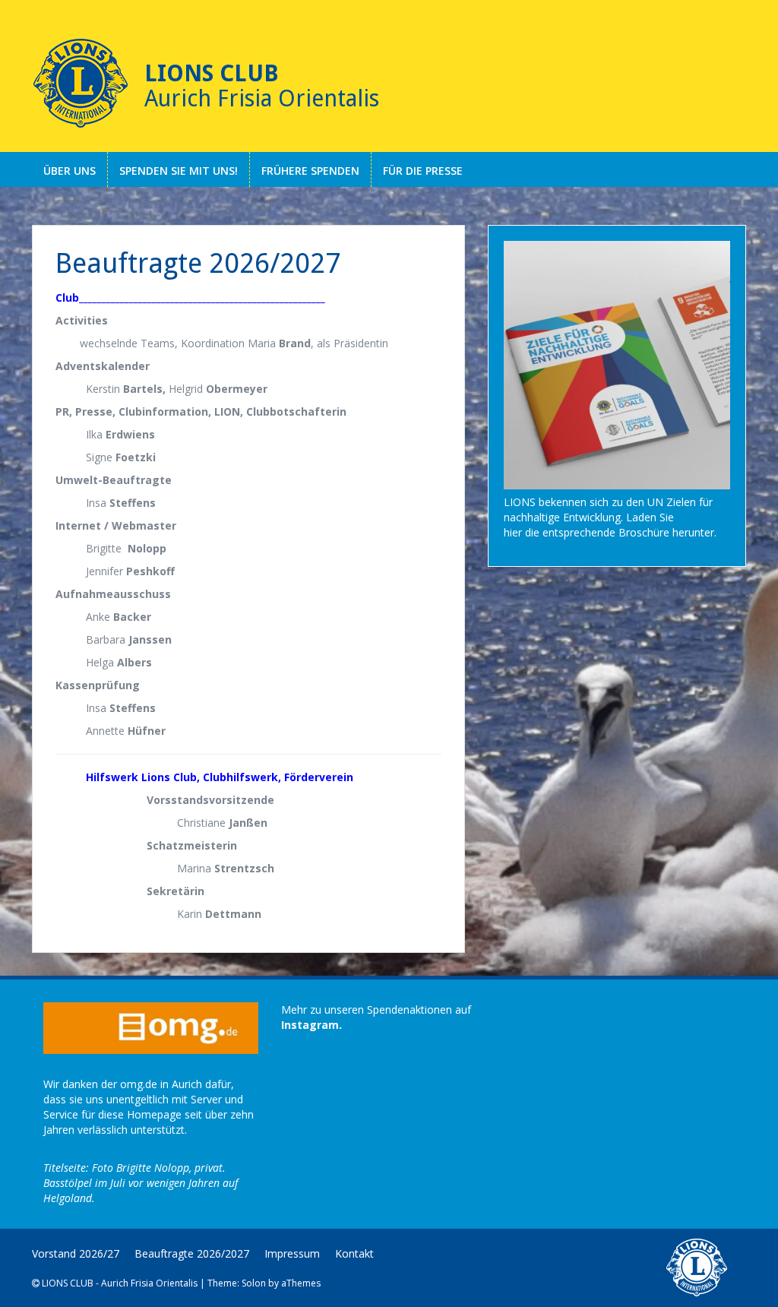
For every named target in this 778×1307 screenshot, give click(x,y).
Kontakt (354, 1253)
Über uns (69, 170)
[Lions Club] (80, 83)
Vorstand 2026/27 (75, 1253)
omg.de (138, 1084)
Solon (254, 1283)
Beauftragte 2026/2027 (191, 1253)
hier (513, 532)
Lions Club (211, 73)
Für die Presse (423, 170)
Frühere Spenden (310, 170)
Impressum (292, 1253)
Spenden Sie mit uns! (178, 170)
